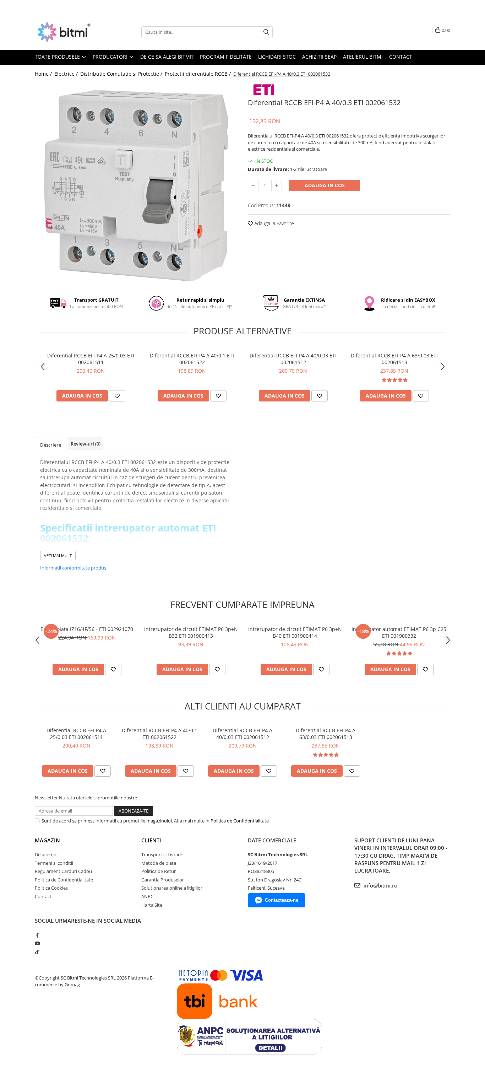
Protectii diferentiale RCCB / (198, 73)
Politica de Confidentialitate (240, 821)
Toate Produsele (58, 56)
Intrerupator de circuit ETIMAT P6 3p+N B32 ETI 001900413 (191, 632)
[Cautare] (266, 32)
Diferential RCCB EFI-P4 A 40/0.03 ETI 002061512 (293, 359)
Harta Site (151, 905)
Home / (44, 73)
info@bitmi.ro (379, 885)
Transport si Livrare (161, 854)
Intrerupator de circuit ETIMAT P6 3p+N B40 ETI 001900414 (295, 632)
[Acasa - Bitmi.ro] (70, 32)
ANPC (147, 896)
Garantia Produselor (162, 879)
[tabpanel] (136, 184)
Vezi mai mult (58, 555)
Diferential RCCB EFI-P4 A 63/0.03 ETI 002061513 (394, 359)
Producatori (111, 56)
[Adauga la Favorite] (117, 395)
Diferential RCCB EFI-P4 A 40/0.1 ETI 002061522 (192, 359)
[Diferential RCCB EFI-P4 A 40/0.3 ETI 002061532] (136, 184)
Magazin (47, 840)
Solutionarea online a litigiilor (171, 888)
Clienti (151, 840)
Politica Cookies (51, 888)
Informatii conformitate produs (73, 568)
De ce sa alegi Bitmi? (167, 56)
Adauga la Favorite (273, 223)
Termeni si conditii (54, 863)
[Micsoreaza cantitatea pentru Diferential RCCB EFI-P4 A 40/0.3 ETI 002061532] (253, 185)
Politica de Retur (158, 871)
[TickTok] (37, 952)
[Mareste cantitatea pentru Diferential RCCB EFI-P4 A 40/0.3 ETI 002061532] (276, 185)
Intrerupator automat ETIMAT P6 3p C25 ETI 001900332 (399, 632)
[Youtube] (37, 943)
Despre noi (46, 854)
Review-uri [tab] (85, 444)
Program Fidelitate (226, 56)
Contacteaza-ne (281, 900)
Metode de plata (158, 863)
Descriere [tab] (50, 445)
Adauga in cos (325, 185)
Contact (400, 56)
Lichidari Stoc (277, 56)
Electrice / (66, 73)
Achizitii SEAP (319, 56)
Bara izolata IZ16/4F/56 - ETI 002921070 (86, 629)
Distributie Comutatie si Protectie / (122, 73)
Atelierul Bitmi (363, 56)
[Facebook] (37, 935)
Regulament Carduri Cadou (63, 871)
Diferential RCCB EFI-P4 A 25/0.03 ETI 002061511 (90, 359)
